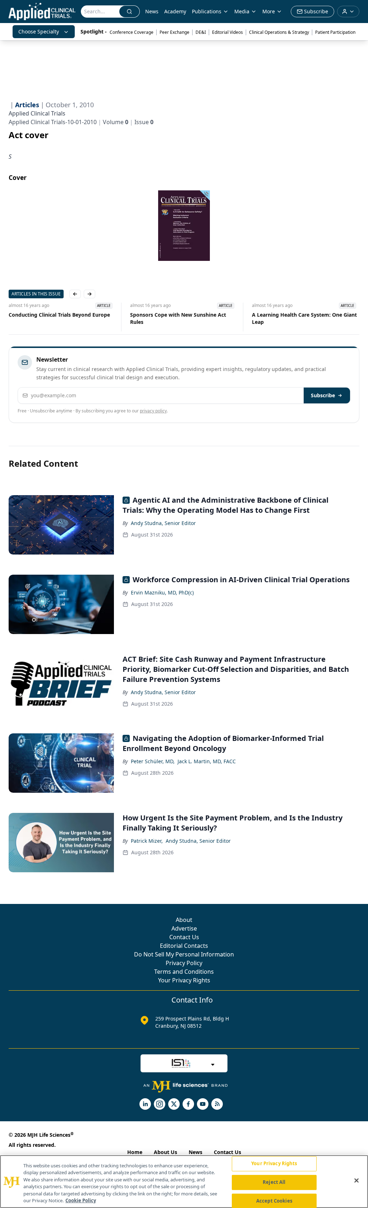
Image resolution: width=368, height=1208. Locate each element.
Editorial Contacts (184, 946)
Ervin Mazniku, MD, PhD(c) (162, 592)
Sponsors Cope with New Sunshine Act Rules (178, 318)
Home (134, 1152)
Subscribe (323, 395)
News (151, 11)
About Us (165, 1152)
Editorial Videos (227, 32)
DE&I (201, 32)
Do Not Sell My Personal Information (184, 954)
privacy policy (153, 411)
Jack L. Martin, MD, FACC (207, 761)
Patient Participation (335, 32)
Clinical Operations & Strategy (279, 32)
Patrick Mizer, (147, 840)
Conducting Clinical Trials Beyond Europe (59, 314)
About (184, 920)
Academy (175, 11)
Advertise (184, 928)
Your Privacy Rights (184, 980)
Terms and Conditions (184, 972)
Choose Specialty (38, 31)
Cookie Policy (80, 1200)
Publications (206, 11)
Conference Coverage (131, 32)
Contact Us (184, 937)
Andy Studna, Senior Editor (163, 523)
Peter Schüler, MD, (153, 761)
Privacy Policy (184, 963)
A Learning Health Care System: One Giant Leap (304, 318)
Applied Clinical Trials (37, 113)
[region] (184, 1181)
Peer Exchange (174, 32)
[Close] (356, 1181)
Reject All (274, 1182)
